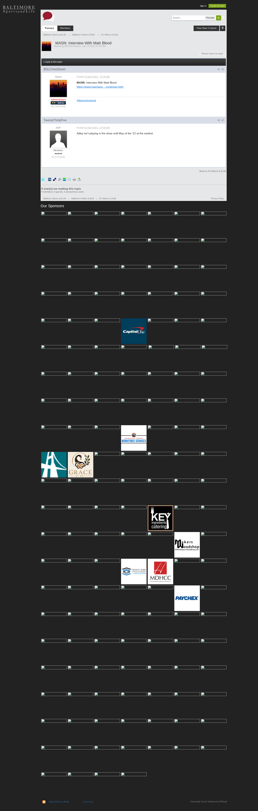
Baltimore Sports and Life (54, 198)
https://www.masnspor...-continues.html (100, 86)
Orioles (19, 23)
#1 (219, 69)
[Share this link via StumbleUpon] (64, 179)
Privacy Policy (217, 198)
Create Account (217, 6)
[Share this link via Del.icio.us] (54, 179)
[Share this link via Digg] (49, 179)
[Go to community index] (48, 16)
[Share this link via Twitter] (42, 179)
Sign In (203, 6)
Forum (19, 76)
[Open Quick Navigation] (222, 28)
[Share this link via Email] (69, 179)
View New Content (206, 28)
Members (65, 28)
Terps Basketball (19, 49)
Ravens (19, 36)
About (19, 89)
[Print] (74, 179)
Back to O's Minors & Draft (212, 171)
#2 (219, 120)
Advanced (223, 17)
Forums (49, 28)
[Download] (79, 179)
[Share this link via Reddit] (59, 179)
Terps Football (19, 62)
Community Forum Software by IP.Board (208, 801)
